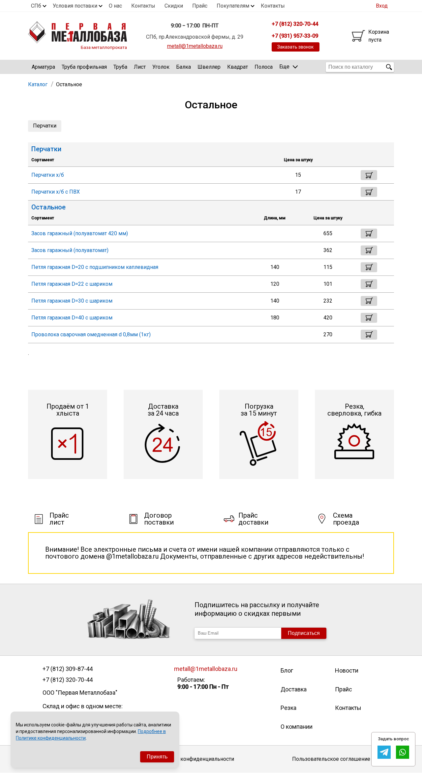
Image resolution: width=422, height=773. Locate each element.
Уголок (160, 67)
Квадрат (237, 67)
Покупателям (233, 6)
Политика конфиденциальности (194, 759)
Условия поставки (75, 6)
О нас (115, 6)
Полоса (264, 67)
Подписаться (304, 633)
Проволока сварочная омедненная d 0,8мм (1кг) (91, 334)
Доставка (294, 689)
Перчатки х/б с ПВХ (55, 192)
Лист (140, 67)
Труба (120, 67)
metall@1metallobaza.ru (195, 46)
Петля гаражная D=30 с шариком (71, 301)
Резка (288, 707)
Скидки (174, 6)
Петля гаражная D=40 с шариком (71, 317)
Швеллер (209, 67)
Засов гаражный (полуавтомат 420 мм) (79, 233)
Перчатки (44, 126)
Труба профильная (84, 67)
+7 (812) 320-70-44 (68, 680)
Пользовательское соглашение (331, 759)
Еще (284, 66)
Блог (287, 670)
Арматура (43, 67)
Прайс (199, 6)
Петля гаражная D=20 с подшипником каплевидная (94, 267)
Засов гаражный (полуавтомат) (69, 250)
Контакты (143, 6)
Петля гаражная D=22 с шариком (71, 284)
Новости (346, 670)
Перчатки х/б (47, 175)
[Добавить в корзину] (369, 175)
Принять (157, 756)
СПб (36, 6)
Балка (183, 67)
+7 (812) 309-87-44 (68, 669)
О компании (297, 726)
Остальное (48, 207)
